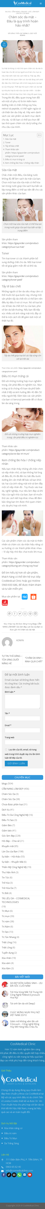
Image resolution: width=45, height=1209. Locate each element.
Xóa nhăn (6, 958)
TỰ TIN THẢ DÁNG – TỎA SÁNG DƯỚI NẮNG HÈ (12, 659)
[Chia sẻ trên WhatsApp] (9, 613)
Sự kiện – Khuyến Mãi (12, 861)
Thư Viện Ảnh (8, 872)
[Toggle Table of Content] (38, 135)
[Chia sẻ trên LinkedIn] (35, 613)
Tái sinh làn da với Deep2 (22, 1003)
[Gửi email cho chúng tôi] (14, 1174)
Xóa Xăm (6, 968)
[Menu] (40, 3)
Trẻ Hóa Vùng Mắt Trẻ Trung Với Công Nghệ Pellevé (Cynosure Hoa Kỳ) (26, 995)
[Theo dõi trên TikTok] (9, 1174)
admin (22, 35)
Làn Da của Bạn (22, 13)
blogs (8, 12)
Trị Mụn (5, 910)
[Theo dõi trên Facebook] (3, 1174)
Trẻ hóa (5, 882)
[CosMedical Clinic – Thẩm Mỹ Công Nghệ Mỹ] (23, 3)
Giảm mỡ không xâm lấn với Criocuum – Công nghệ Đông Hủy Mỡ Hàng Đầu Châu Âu (24, 1024)
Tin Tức (5, 877)
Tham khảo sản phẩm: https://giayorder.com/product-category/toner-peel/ (22, 152)
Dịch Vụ (5, 809)
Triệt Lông (7, 942)
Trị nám (5, 921)
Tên (7, 713)
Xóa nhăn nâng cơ (13, 1128)
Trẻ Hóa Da (7, 888)
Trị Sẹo (5, 931)
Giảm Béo (7, 825)
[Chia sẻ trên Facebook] (14, 613)
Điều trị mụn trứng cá (15, 159)
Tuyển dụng (8, 952)
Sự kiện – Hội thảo (11, 856)
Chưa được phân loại (12, 804)
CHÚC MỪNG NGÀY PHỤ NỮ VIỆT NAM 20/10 (25, 1013)
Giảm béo (7, 830)
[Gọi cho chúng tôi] (19, 1174)
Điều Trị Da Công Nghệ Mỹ (15, 814)
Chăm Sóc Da (8, 794)
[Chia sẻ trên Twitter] (20, 613)
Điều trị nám (10, 1133)
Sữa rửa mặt (10, 138)
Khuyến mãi (8, 846)
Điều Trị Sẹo (8, 820)
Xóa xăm (6, 963)
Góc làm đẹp (33, 12)
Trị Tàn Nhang (9, 937)
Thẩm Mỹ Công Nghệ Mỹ (14, 867)
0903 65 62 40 (13, 1166)
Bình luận (10, 691)
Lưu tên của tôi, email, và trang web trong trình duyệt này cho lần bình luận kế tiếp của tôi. (22, 753)
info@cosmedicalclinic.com (19, 1170)
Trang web (9, 737)
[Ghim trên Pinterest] (30, 613)
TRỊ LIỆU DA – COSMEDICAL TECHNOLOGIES (16, 900)
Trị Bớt (5, 893)
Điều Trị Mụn (10, 1138)
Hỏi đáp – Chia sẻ (10, 841)
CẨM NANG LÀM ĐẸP (19, 12)
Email (8, 725)
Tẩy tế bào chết (12, 145)
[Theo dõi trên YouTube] (29, 1174)
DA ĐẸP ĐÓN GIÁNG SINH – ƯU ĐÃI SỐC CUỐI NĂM (26, 984)
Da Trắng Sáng (11, 1143)
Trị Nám (6, 926)
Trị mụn (6, 916)
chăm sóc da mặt (28, 629)
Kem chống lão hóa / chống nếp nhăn (22, 162)
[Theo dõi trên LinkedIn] (24, 1174)
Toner (8, 142)
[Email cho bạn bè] (25, 613)
